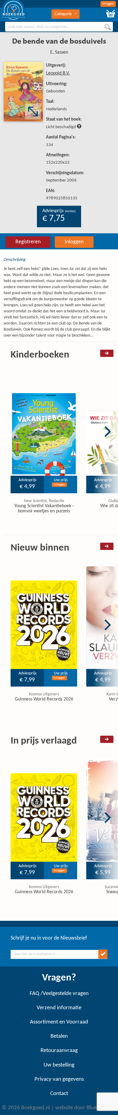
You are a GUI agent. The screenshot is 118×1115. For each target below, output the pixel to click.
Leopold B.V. (58, 73)
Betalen (59, 1036)
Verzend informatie (59, 1008)
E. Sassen (59, 52)
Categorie (63, 14)
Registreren (28, 242)
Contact (59, 1094)
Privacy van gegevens (59, 1079)
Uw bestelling (59, 1065)
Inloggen (108, 3)
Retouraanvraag (59, 1050)
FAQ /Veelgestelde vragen (59, 994)
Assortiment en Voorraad (59, 1022)
